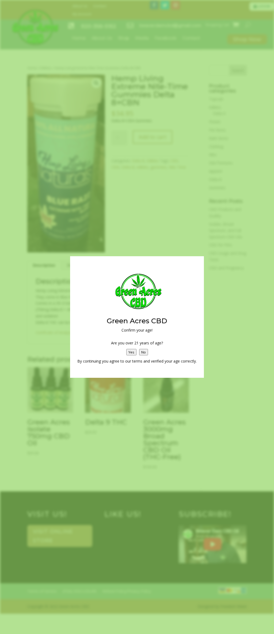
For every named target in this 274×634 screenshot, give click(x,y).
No (143, 352)
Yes (131, 352)
